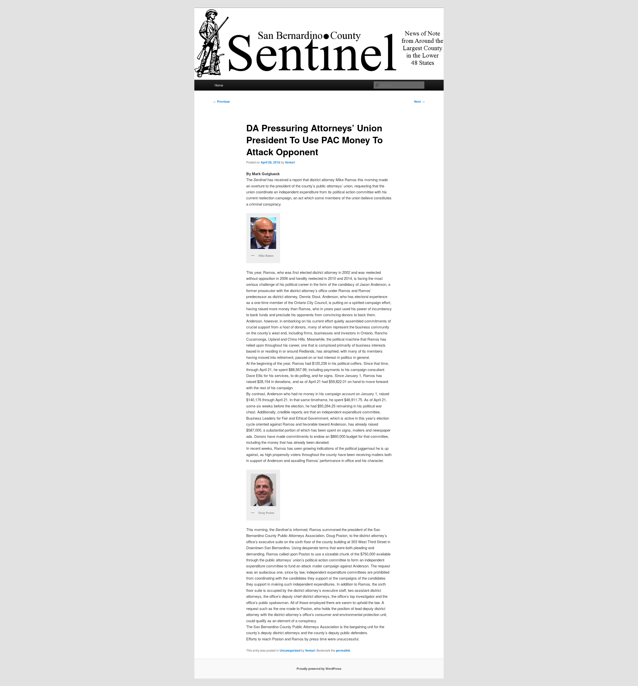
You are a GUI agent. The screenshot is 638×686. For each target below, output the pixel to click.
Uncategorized (290, 650)
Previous (221, 101)
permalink (343, 650)
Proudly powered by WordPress (319, 668)
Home (219, 85)
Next (419, 101)
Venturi (290, 162)
